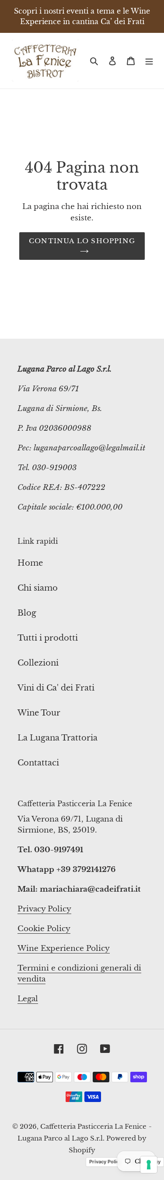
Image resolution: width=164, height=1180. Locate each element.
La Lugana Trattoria (57, 738)
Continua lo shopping (82, 241)
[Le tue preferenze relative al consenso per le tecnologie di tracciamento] (148, 1164)
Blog (26, 613)
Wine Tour (38, 713)
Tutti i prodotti (47, 638)
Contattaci (38, 763)
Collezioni (38, 663)
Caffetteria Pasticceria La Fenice (93, 1126)
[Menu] (149, 60)
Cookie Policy (43, 928)
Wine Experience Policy (63, 948)
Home (30, 563)
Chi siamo (37, 588)
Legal (27, 998)
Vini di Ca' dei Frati (55, 688)
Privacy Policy (44, 909)
